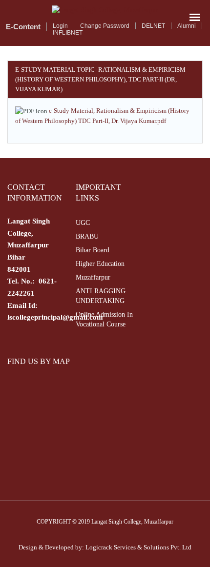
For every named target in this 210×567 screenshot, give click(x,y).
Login (60, 25)
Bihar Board (92, 250)
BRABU (87, 236)
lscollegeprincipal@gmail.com (55, 317)
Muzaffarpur (93, 277)
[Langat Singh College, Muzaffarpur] (105, 10)
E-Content (23, 26)
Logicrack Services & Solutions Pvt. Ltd (138, 547)
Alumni (186, 25)
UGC (83, 222)
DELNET (153, 25)
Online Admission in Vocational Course (104, 319)
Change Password (104, 25)
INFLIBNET (68, 32)
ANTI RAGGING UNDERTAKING (101, 295)
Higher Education (100, 263)
